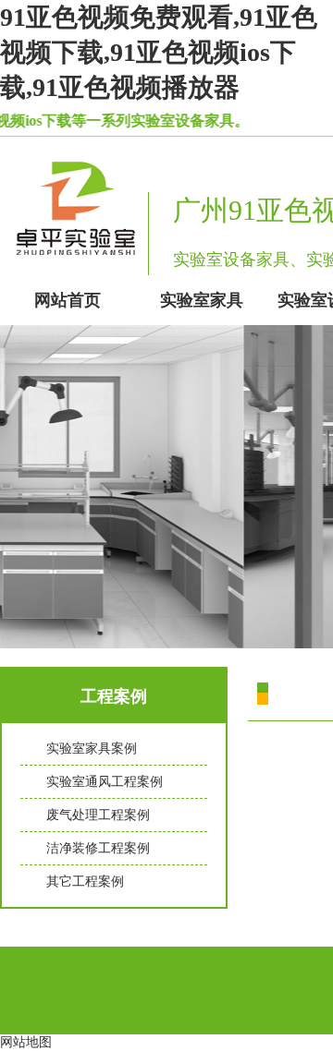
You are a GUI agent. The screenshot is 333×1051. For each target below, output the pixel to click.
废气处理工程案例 (98, 815)
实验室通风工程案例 (104, 782)
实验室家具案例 (91, 748)
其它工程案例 (85, 881)
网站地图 (26, 1042)
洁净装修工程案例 (98, 848)
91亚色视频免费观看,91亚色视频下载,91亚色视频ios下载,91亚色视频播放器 (158, 52)
